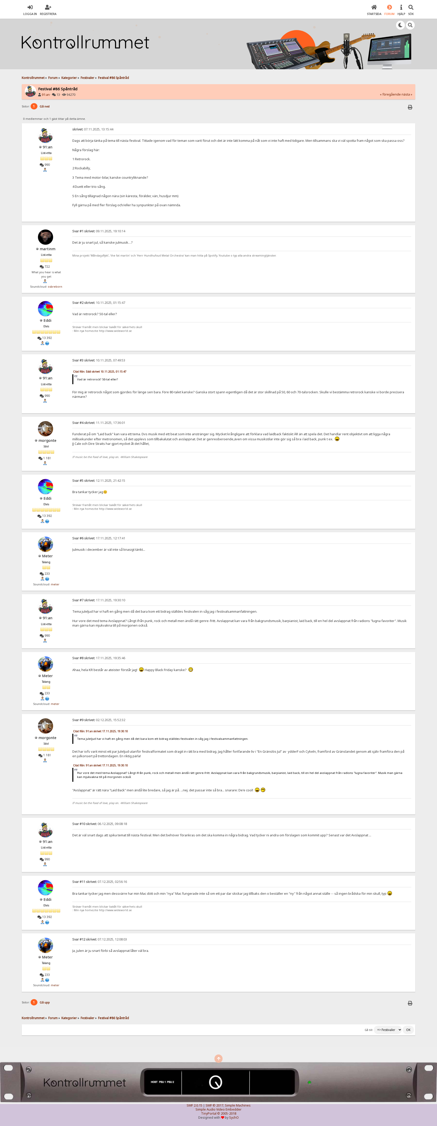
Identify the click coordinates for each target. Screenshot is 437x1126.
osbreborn (55, 286)
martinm (47, 248)
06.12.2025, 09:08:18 (99, 824)
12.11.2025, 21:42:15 (98, 480)
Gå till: (369, 1030)
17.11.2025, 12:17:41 (98, 538)
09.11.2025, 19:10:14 (98, 231)
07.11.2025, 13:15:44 (92, 129)
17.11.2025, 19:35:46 (98, 658)
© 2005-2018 (226, 1113)
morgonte (47, 440)
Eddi (47, 320)
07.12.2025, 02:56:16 (99, 882)
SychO (234, 1117)
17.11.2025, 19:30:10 (98, 600)
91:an (46, 95)
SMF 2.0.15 (194, 1105)
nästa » (407, 94)
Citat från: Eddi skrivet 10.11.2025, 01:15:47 (99, 371)
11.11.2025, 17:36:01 (98, 423)
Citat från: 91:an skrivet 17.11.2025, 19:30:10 (100, 731)
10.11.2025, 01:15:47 (98, 303)
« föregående (390, 94)
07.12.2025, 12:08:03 (99, 939)
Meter (47, 555)
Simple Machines (238, 1105)
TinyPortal (208, 1113)
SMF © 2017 (214, 1105)
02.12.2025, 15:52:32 (98, 720)
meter (55, 584)
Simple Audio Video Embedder (218, 1109)
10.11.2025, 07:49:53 (98, 360)
